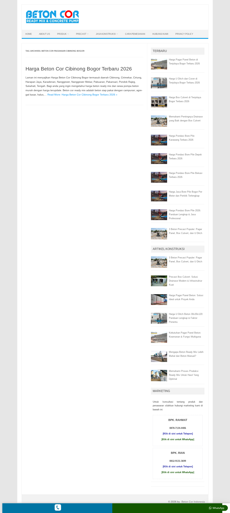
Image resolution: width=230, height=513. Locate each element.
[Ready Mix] (54, 23)
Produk (61, 34)
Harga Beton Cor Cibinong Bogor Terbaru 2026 (79, 69)
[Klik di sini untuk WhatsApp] (178, 439)
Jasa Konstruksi (106, 34)
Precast (81, 34)
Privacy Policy (184, 34)
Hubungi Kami (160, 34)
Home (28, 34)
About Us (44, 34)
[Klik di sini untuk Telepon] (178, 433)
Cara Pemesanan (135, 34)
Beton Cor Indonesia (193, 501)
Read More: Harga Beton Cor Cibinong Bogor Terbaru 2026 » (82, 94)
